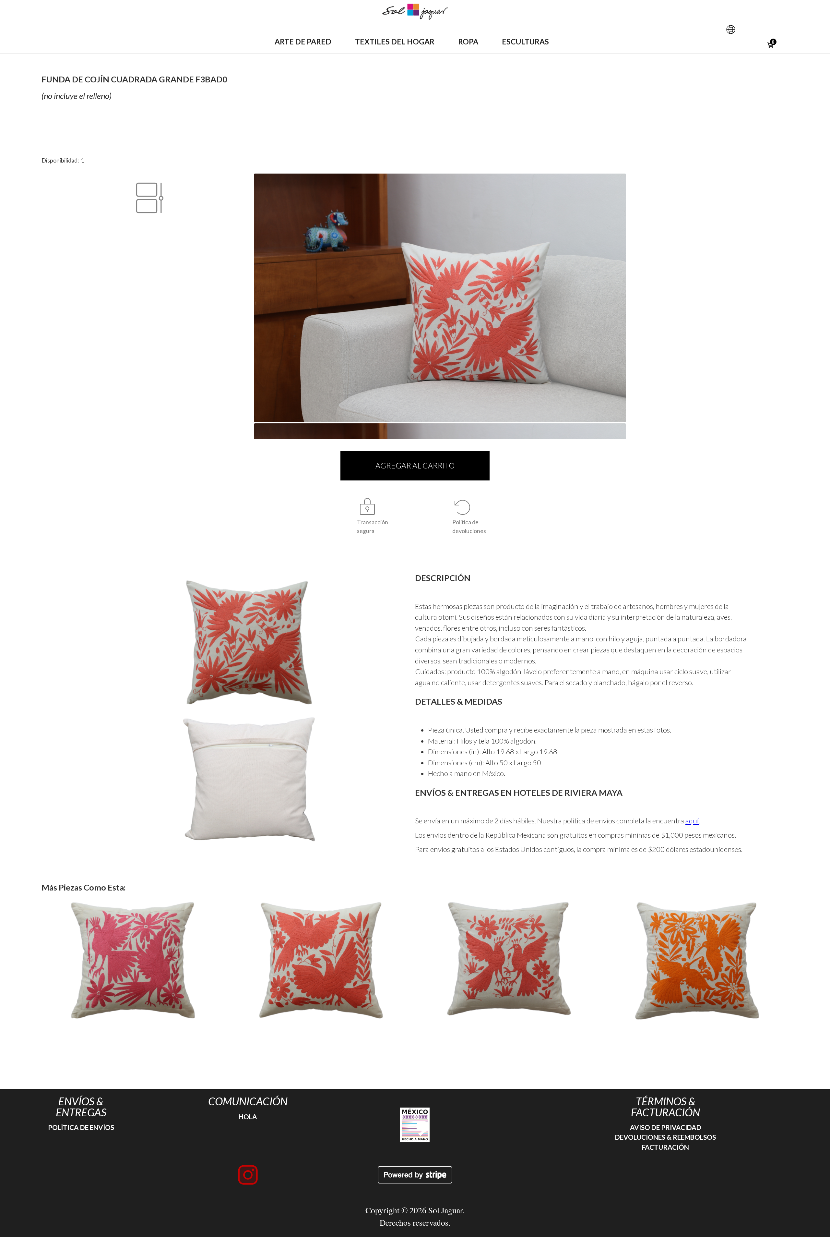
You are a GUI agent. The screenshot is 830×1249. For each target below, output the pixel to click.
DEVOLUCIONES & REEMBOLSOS (665, 1137)
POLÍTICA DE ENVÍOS (81, 1127)
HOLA (248, 1116)
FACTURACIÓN (665, 1147)
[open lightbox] (249, 642)
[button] (731, 29)
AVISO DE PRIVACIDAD (665, 1127)
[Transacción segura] (367, 507)
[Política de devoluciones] (462, 507)
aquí (692, 820)
